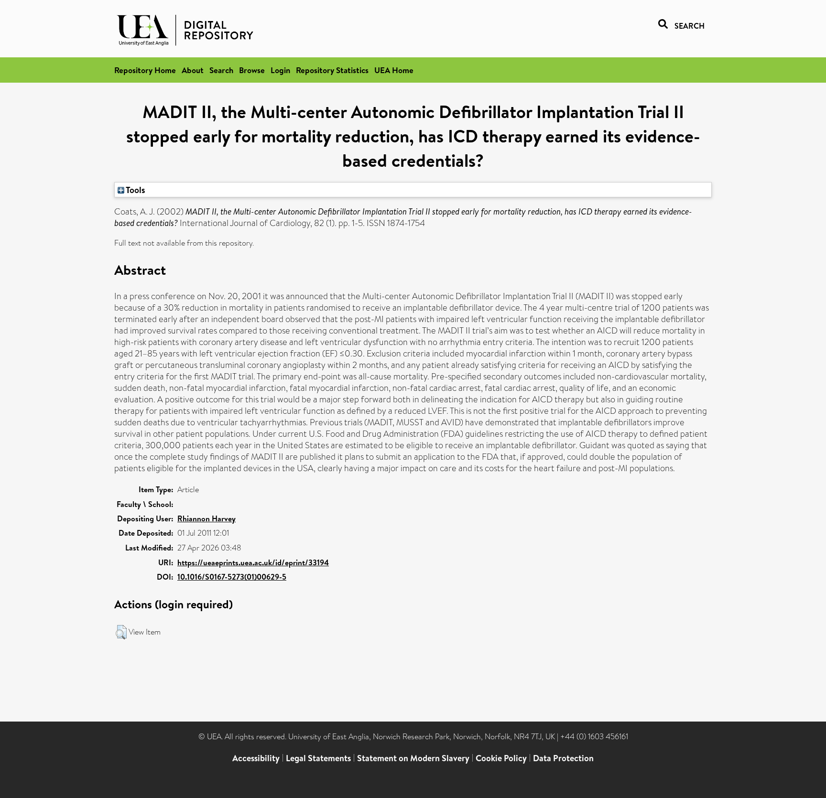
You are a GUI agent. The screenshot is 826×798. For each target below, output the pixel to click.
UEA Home (393, 70)
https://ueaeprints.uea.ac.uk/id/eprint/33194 (253, 562)
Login (280, 70)
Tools (134, 189)
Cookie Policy (501, 758)
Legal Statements (318, 758)
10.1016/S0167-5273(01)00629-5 (231, 577)
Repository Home (145, 70)
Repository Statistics (332, 70)
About (193, 70)
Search (221, 70)
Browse (252, 70)
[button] (121, 632)
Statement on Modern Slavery (413, 758)
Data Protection (563, 758)
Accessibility (256, 758)
